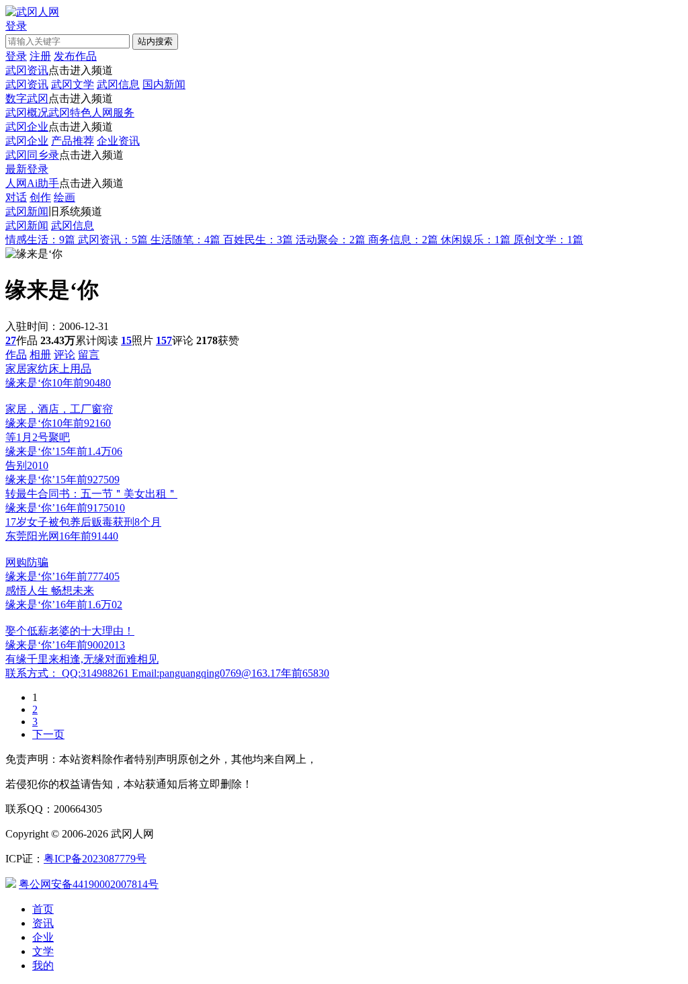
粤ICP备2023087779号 (95, 858)
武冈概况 (26, 112)
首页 (43, 909)
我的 (43, 965)
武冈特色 (69, 112)
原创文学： (548, 239)
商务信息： (403, 239)
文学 (43, 951)
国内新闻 (163, 84)
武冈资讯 (26, 70)
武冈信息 (118, 84)
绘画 (64, 197)
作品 (16, 354)
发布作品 (75, 56)
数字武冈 (26, 98)
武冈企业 (26, 126)
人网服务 (112, 112)
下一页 (48, 734)
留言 (88, 354)
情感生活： (40, 239)
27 (10, 340)
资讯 (43, 923)
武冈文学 (72, 84)
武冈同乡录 (32, 155)
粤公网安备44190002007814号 (89, 884)
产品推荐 (72, 141)
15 (126, 340)
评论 (64, 354)
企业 (43, 937)
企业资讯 (118, 141)
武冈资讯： (113, 239)
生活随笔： (185, 239)
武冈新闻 (26, 211)
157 (164, 340)
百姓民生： (258, 239)
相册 (40, 354)
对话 (16, 197)
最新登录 (26, 169)
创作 (40, 197)
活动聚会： (331, 239)
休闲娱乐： (476, 239)
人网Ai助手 (32, 183)
